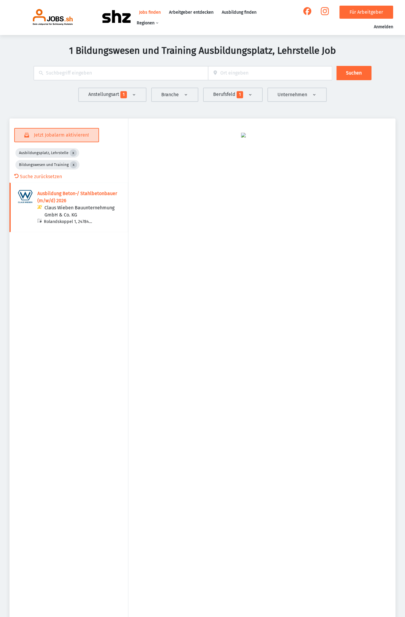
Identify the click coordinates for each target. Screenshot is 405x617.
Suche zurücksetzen (41, 176)
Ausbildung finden (239, 12)
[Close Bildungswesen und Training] (73, 164)
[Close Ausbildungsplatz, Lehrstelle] (73, 152)
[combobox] (121, 73)
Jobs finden (150, 12)
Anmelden (383, 26)
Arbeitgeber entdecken (191, 12)
